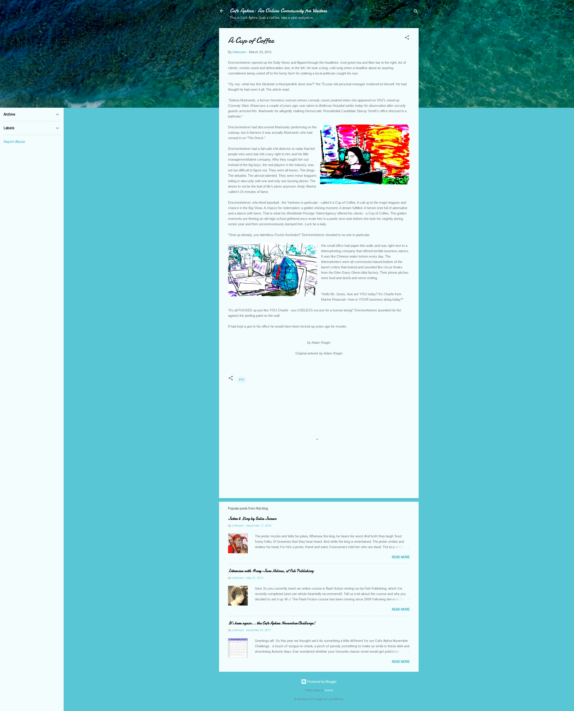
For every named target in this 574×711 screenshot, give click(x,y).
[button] (407, 38)
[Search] (416, 12)
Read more (401, 557)
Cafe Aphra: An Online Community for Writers (278, 10)
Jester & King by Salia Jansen (252, 518)
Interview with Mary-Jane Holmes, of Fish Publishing (270, 571)
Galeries (328, 690)
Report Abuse (14, 142)
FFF (241, 380)
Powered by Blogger (322, 682)
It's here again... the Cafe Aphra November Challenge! (271, 623)
